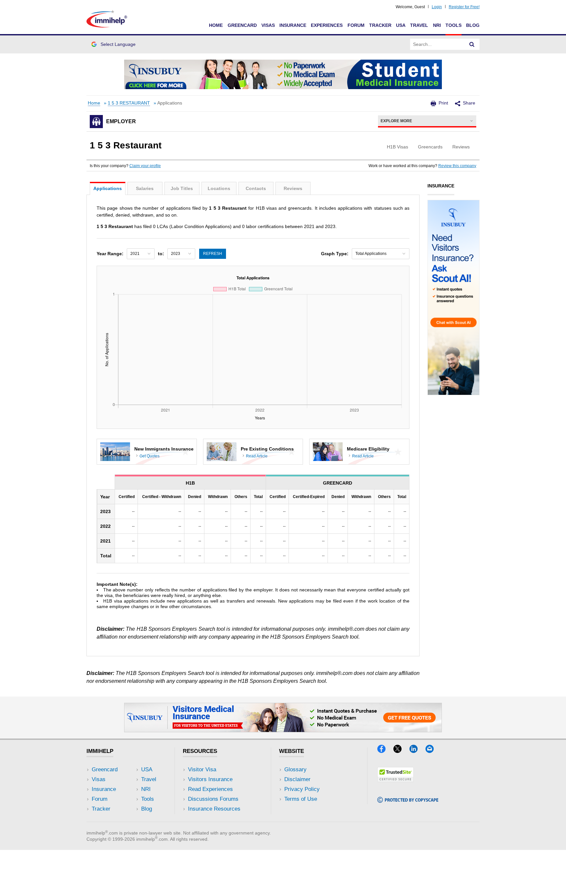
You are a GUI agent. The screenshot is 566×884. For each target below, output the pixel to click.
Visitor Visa (202, 769)
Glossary (295, 769)
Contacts (256, 188)
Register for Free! (464, 7)
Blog (473, 25)
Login (437, 7)
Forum (356, 25)
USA (401, 25)
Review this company (457, 165)
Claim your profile (145, 165)
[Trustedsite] (395, 780)
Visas (268, 25)
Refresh (212, 253)
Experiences (327, 25)
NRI (437, 25)
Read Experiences (210, 789)
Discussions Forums (213, 799)
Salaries (145, 188)
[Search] (472, 44)
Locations (219, 188)
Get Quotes (150, 456)
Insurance (292, 25)
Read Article (257, 456)
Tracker (380, 25)
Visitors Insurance (210, 779)
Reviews (293, 188)
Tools (453, 25)
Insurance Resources (214, 809)
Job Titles (182, 188)
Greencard (242, 25)
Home (216, 25)
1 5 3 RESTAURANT (129, 103)
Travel (419, 25)
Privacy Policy (302, 789)
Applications (107, 188)
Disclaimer (297, 779)
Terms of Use (300, 799)
